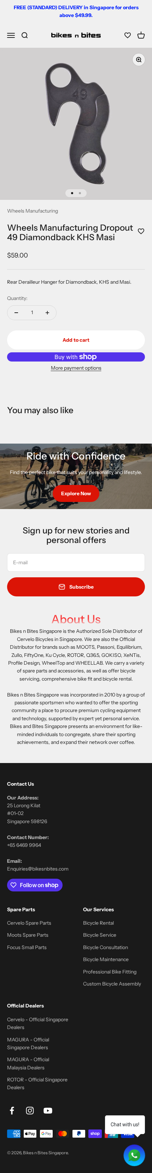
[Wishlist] (127, 35)
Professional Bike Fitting (109, 972)
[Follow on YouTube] (48, 1110)
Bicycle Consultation (105, 947)
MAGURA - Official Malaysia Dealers (28, 1063)
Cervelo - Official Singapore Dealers (37, 1023)
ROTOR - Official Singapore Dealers (37, 1083)
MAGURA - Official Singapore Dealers (28, 1043)
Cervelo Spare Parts (29, 923)
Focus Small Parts (27, 947)
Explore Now (76, 493)
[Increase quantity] (47, 313)
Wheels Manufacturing (32, 211)
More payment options (76, 368)
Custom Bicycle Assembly (112, 984)
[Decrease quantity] (16, 313)
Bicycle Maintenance (106, 959)
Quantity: (17, 298)
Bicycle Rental (98, 923)
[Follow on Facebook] (12, 1110)
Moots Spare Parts (27, 935)
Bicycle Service (99, 935)
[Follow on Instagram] (30, 1110)
